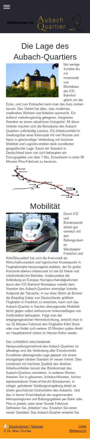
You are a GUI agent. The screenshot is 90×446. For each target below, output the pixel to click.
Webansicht (77, 431)
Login (82, 426)
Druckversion (18, 426)
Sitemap (37, 426)
